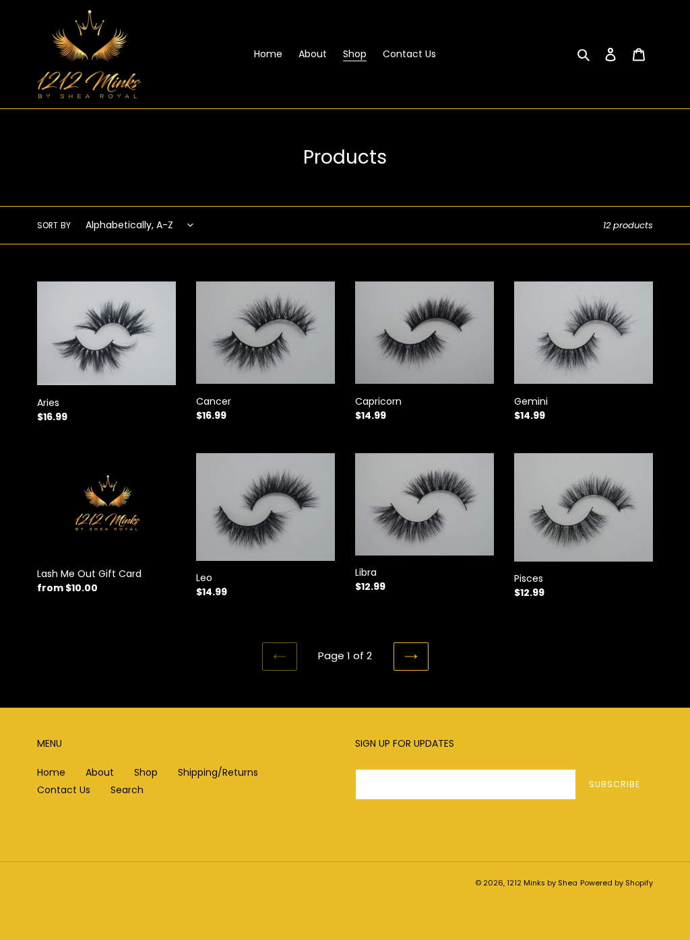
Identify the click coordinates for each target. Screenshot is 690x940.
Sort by (54, 225)
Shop (146, 772)
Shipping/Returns (218, 772)
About (100, 772)
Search (127, 790)
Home (51, 772)
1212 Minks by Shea (542, 882)
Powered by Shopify (616, 882)
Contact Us (63, 790)
